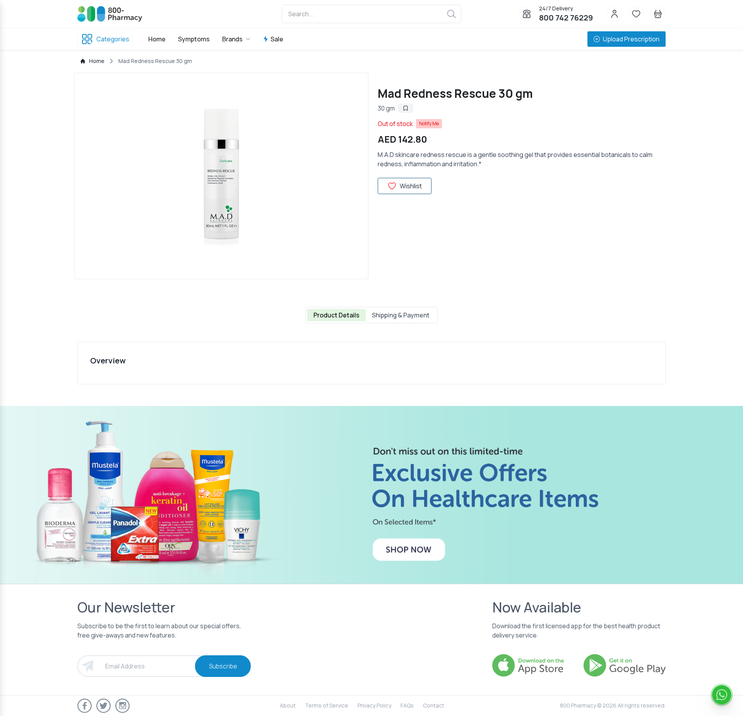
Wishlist (411, 186)
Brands (232, 39)
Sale (276, 39)
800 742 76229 (566, 17)
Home (157, 39)
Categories (112, 39)
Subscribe (223, 666)
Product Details (336, 315)
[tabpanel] (371, 363)
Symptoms (194, 39)
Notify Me (429, 123)
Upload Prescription (631, 39)
